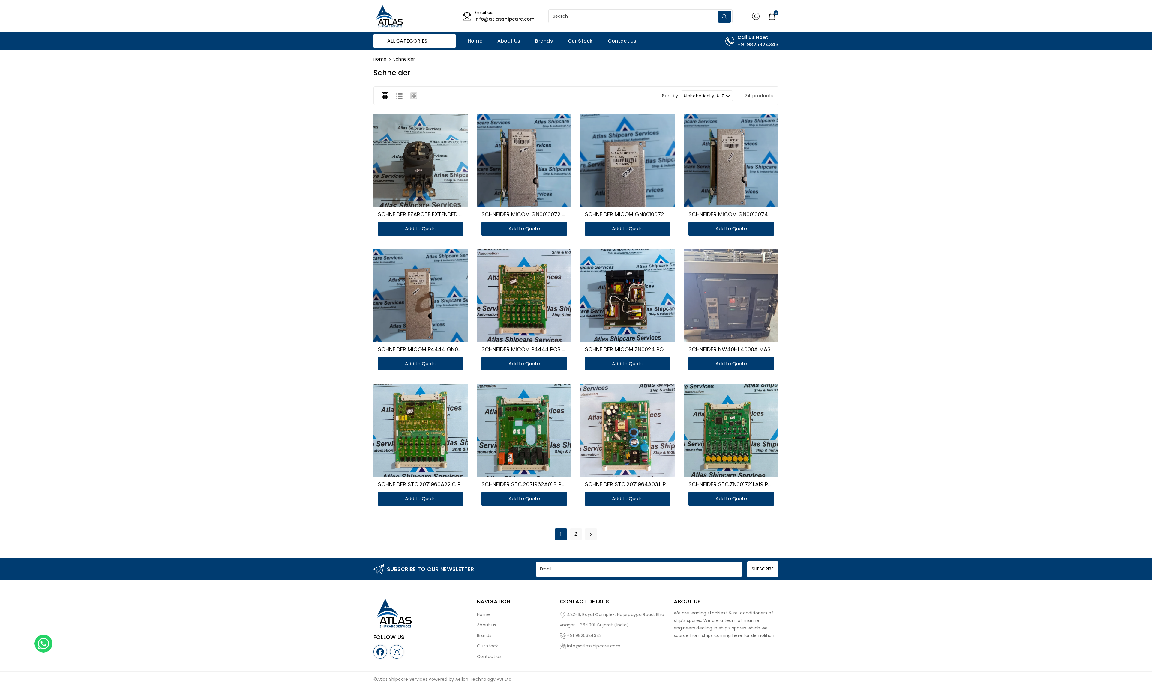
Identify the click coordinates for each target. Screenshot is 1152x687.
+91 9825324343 (584, 635)
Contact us (489, 656)
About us (486, 625)
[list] (399, 95)
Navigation (493, 601)
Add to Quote (420, 228)
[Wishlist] (413, 162)
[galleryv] (414, 95)
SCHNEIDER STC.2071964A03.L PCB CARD (637, 484)
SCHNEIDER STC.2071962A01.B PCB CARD (533, 484)
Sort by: (670, 95)
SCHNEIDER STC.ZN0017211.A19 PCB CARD (740, 484)
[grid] (385, 95)
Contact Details (584, 601)
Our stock (487, 646)
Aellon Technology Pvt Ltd (483, 679)
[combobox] (634, 16)
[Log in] (755, 16)
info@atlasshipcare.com (593, 646)
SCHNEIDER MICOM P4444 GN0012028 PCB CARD (441, 349)
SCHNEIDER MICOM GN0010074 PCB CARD (742, 214)
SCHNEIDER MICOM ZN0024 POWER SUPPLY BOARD (649, 349)
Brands (484, 635)
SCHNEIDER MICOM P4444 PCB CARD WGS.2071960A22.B (555, 349)
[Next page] (591, 534)
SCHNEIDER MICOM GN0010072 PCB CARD (535, 214)
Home (380, 59)
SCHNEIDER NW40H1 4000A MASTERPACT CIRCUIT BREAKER (764, 349)
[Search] (724, 17)
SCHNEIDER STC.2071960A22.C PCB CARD (431, 484)
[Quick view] (428, 162)
